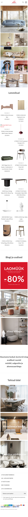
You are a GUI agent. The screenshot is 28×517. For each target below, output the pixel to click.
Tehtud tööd (14, 380)
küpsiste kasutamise (19, 497)
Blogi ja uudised (14, 257)
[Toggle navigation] (3, 2)
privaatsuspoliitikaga (8, 499)
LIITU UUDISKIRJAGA (6, 488)
